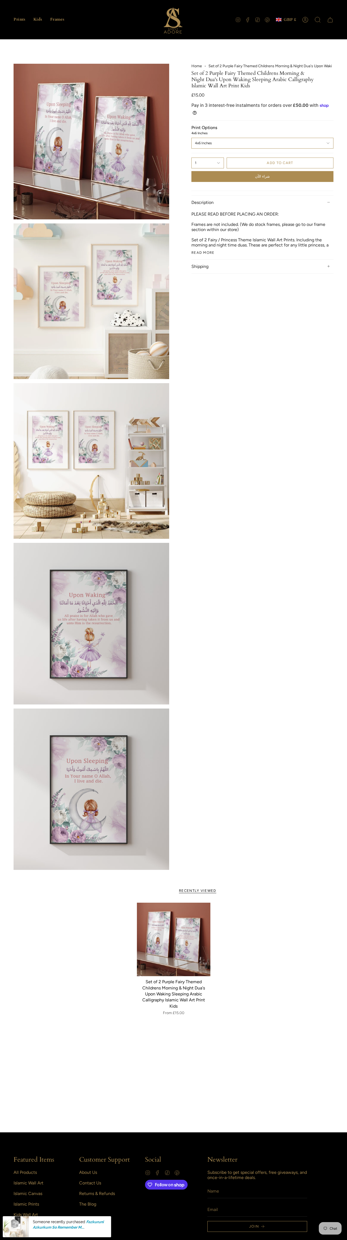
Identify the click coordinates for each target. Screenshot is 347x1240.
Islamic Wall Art (28, 1182)
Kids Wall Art (26, 1214)
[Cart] (330, 19)
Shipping (199, 266)
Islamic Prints (26, 1204)
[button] (19, 19)
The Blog (87, 1204)
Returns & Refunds (97, 1193)
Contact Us (90, 1182)
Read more (203, 253)
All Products (25, 1172)
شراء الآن (262, 176)
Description (202, 202)
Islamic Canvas (28, 1193)
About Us (88, 1172)
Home (196, 66)
